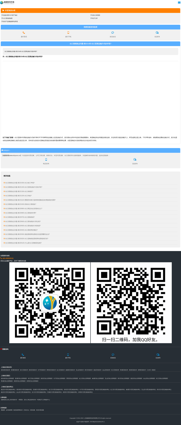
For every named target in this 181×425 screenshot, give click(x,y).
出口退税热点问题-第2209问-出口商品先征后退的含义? (23, 208)
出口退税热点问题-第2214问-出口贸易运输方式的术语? (23, 187)
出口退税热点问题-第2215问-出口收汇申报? (20, 183)
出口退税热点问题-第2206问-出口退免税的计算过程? (23, 221)
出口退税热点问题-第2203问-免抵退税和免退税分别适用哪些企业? (27, 234)
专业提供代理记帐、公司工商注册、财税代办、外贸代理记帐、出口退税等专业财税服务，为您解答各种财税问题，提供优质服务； (56, 155)
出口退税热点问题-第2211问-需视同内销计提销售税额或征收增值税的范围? (30, 200)
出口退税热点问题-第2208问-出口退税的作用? (20, 213)
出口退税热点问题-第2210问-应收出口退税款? (20, 204)
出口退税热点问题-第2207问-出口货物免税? (20, 217)
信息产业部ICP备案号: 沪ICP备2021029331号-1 (90, 421)
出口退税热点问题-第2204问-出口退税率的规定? (21, 230)
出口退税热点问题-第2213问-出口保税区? (19, 191)
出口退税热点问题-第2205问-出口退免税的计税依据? (23, 225)
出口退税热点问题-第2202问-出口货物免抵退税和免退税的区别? (26, 238)
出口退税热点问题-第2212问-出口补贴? (18, 195)
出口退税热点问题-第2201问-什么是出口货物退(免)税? (23, 243)
